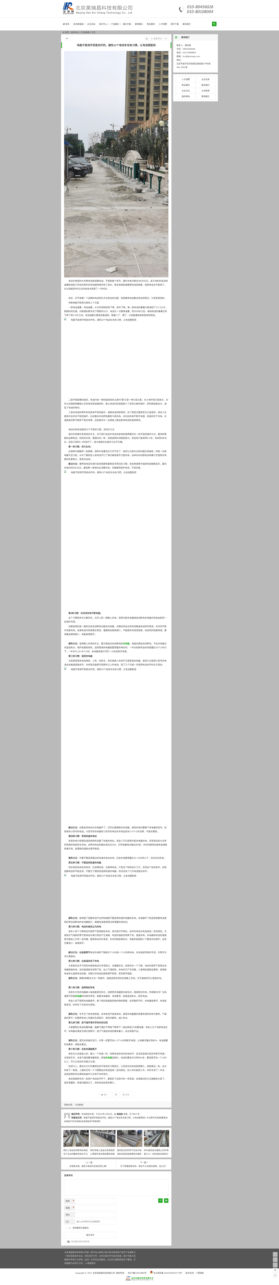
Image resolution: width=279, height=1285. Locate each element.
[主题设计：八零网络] (139, 1280)
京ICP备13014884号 (137, 1273)
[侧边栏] (166, 39)
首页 (67, 24)
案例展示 (139, 24)
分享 (127, 1094)
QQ (67, 1221)
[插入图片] (166, 1200)
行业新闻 (85, 32)
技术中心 (103, 24)
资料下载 (175, 24)
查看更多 (91, 1263)
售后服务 (151, 24)
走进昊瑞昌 (78, 24)
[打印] (146, 39)
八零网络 (200, 1273)
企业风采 (91, 24)
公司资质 (205, 91)
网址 (68, 1215)
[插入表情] (160, 1200)
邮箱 (70, 1207)
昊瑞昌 (120, 1114)
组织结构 (186, 96)
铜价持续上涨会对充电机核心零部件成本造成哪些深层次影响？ (102, 1154)
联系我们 (187, 24)
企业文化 (186, 91)
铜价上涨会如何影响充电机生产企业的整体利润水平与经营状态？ (75, 1154)
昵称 (70, 1201)
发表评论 (157, 38)
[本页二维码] (275, 1275)
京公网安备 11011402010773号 (167, 1273)
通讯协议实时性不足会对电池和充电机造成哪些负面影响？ (129, 1154)
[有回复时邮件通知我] (68, 1242)
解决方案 (127, 24)
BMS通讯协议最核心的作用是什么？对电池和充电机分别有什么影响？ (156, 1154)
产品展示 (115, 24)
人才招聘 (163, 24)
